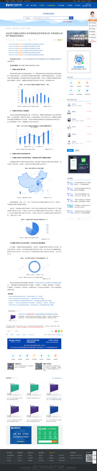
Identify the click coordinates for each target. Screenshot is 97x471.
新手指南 (9, 452)
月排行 (77, 150)
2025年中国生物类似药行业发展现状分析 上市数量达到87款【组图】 (26, 298)
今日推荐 (70, 178)
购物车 (78, 1)
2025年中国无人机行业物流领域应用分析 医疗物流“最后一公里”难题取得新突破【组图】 (31, 305)
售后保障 (41, 452)
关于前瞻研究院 (10, 455)
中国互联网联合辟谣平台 (71, 467)
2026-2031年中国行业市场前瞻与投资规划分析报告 (53, 420)
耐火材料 (11, 334)
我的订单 (84, 1)
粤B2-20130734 (72, 469)
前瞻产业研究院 (15, 28)
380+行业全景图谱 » (68, 21)
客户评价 (20, 458)
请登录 (74, 1)
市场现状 (18, 334)
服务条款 (57, 466)
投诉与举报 (41, 460)
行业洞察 (28, 28)
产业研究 (42, 5)
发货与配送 (30, 458)
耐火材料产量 (31, 334)
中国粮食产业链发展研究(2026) (33, 398)
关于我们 (78, 5)
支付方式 (30, 455)
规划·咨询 (52, 452)
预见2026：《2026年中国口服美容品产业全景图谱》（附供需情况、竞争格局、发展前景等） (32, 303)
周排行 (70, 150)
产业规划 (70, 5)
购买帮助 (20, 452)
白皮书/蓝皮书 (27, 1)
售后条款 (41, 455)
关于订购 (9, 458)
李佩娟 (74, 119)
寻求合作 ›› (59, 334)
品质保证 (41, 458)
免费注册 (89, 1)
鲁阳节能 (36, 59)
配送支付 (30, 452)
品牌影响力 (20, 455)
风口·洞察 (34, 5)
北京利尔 (25, 59)
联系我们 (41, 466)
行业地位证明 (51, 5)
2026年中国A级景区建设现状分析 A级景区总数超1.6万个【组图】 (26, 296)
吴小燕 (74, 104)
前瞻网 (7, 1)
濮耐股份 (58, 59)
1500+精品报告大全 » (57, 378)
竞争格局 (24, 334)
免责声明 (51, 466)
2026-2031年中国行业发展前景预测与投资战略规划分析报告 (26, 44)
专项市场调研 (20, 1)
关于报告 (9, 460)
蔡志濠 (74, 134)
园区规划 (51, 458)
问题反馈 (62, 466)
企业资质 (20, 460)
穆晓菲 (74, 111)
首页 (27, 5)
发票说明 (30, 460)
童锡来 (74, 142)
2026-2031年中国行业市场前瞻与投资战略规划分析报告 (24, 46)
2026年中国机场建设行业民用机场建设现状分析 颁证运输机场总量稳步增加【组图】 (30, 300)
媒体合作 (46, 466)
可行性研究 (12, 1)
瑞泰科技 (47, 59)
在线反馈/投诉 (61, 467)
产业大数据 (61, 5)
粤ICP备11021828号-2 (54, 469)
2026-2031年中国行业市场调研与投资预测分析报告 (14, 399)
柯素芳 (74, 127)
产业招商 (51, 460)
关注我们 (94, 453)
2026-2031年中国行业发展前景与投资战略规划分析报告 (26, 50)
